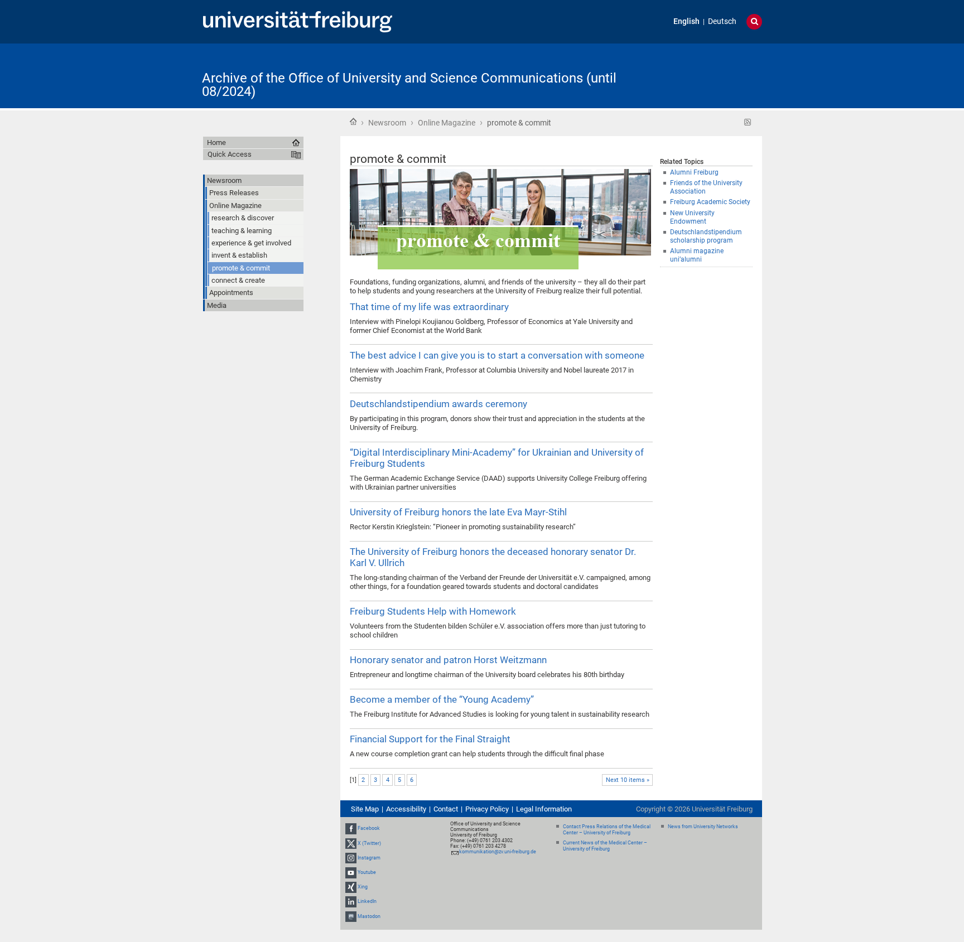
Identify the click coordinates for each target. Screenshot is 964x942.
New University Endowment (692, 217)
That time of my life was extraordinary (429, 306)
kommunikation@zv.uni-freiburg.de (497, 851)
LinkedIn (367, 902)
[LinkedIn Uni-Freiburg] (350, 902)
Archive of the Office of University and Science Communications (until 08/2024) (409, 84)
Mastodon (369, 916)
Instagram (369, 858)
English (686, 21)
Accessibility (406, 809)
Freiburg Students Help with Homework (433, 611)
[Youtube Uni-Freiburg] (350, 872)
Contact (445, 809)
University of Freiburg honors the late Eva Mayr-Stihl (458, 512)
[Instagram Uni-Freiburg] (350, 858)
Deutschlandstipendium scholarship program (706, 236)
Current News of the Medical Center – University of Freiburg (605, 846)
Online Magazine (446, 122)
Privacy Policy (487, 809)
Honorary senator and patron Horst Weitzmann (448, 659)
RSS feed (748, 122)
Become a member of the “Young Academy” (442, 699)
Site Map (365, 809)
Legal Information (544, 809)
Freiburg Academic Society (710, 202)
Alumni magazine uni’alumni (697, 255)
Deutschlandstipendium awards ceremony (438, 403)
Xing (363, 887)
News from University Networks (703, 826)
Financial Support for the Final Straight (430, 739)
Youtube (367, 872)
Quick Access (230, 154)
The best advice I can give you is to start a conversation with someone (497, 355)
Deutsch (722, 21)
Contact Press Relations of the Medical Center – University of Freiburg (606, 829)
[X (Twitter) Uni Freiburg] (350, 843)
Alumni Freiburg (694, 172)
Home (353, 121)
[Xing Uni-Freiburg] (350, 887)
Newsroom (387, 122)
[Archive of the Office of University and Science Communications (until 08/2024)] (707, 75)
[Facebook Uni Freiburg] (350, 828)
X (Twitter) (369, 843)
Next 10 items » (627, 780)
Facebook (369, 828)
